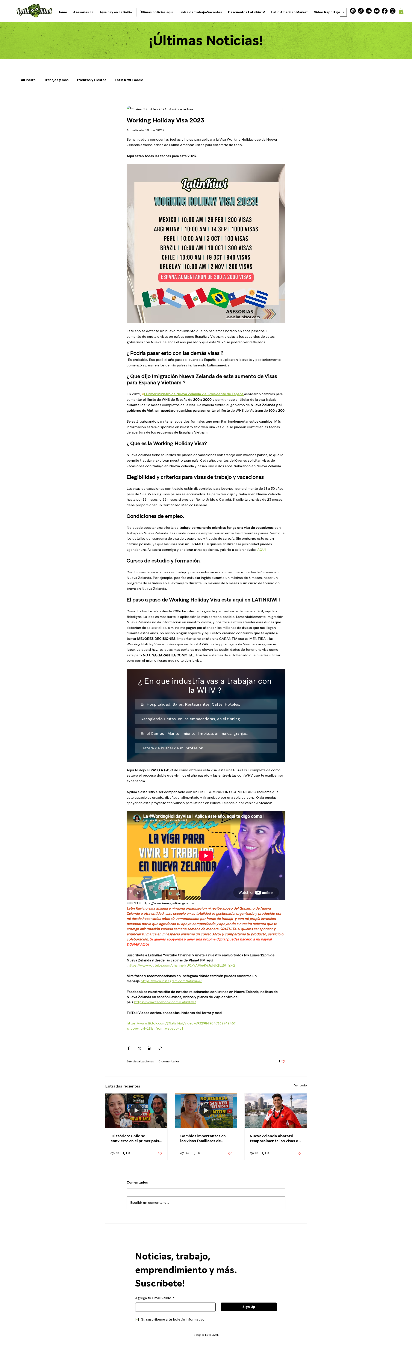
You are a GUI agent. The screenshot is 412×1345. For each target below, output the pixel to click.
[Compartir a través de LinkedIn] (150, 1048)
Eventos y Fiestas (91, 80)
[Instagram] (392, 11)
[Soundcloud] (369, 11)
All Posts (28, 80)
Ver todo (300, 1085)
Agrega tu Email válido (154, 1298)
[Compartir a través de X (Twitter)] (139, 1048)
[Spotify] (353, 11)
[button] (401, 11)
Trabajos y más (56, 80)
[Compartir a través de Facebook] (129, 1048)
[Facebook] (385, 11)
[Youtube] (377, 11)
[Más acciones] (282, 109)
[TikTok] (361, 11)
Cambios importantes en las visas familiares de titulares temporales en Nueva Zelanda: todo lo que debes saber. (206, 1138)
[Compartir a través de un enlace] (160, 1048)
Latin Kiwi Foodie (129, 80)
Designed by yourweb (206, 1334)
